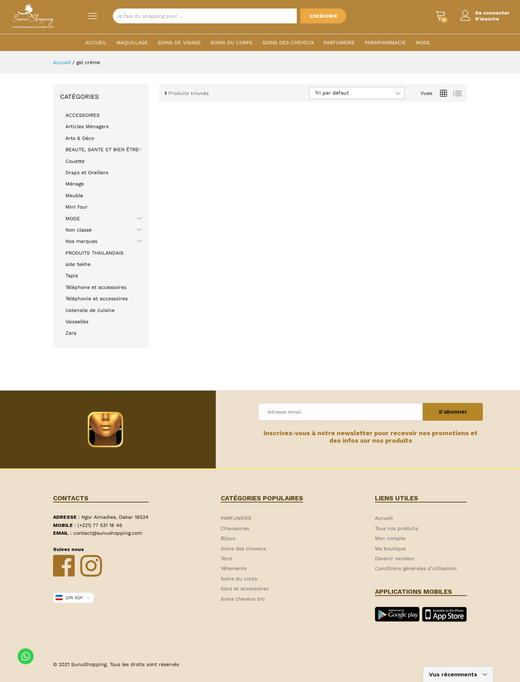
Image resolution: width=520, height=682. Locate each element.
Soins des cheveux (288, 42)
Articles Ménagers (87, 126)
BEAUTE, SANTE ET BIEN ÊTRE (102, 149)
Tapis (71, 275)
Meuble (74, 195)
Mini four (76, 207)
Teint (226, 558)
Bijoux (228, 538)
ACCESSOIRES (82, 115)
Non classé (78, 230)
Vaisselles (76, 321)
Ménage (74, 184)
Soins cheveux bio (243, 599)
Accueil (95, 42)
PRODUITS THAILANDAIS (94, 253)
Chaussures (235, 528)
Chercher (323, 16)
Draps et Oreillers (86, 172)
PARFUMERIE (339, 42)
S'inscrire (487, 19)
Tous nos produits (396, 528)
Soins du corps (231, 42)
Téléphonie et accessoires (96, 298)
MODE (423, 42)
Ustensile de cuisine (90, 310)
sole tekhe (78, 264)
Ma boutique (390, 548)
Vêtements (234, 568)
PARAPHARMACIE (385, 42)
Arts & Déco (79, 138)
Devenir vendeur (395, 558)
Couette (75, 161)
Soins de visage (179, 42)
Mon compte (390, 538)
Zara (70, 333)
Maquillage (132, 42)
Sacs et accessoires (244, 588)
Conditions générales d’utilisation (416, 568)
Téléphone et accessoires (95, 287)
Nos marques (81, 241)
